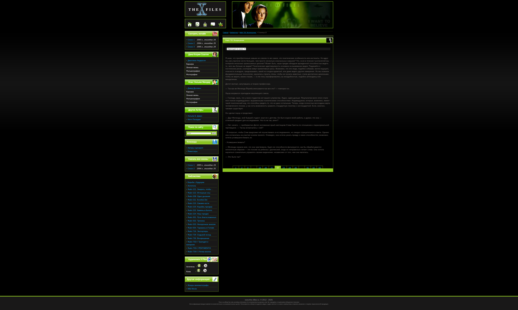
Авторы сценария (195, 148)
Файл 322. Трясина (196, 221)
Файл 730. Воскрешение (198, 238)
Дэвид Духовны (194, 88)
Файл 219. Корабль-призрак (200, 207)
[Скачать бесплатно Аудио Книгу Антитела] (198, 267)
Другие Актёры (195, 110)
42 (314, 168)
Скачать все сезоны (198, 159)
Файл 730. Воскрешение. (248, 32)
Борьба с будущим (196, 182)
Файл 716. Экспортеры (198, 231)
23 (284, 168)
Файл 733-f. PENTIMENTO (199, 248)
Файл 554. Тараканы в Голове (201, 228)
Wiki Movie (192, 289)
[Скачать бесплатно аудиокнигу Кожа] (198, 271)
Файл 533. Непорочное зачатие (202, 224)
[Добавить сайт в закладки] (219, 26)
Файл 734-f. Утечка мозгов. (199, 252)
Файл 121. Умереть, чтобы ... (200, 189)
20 (266, 168)
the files (205, 9)
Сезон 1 (191, 40)
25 (296, 168)
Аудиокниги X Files (197, 259)
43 (320, 168)
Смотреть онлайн (197, 33)
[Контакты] (211, 26)
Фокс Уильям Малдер (199, 82)
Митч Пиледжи (194, 119)
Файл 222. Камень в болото (200, 210)
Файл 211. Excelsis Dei (197, 200)
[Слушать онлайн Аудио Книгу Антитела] (204, 267)
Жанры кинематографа (198, 285)
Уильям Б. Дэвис (195, 116)
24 (290, 168)
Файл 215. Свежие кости (198, 203)
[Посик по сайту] (196, 26)
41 (308, 168)
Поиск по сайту (195, 127)
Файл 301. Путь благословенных (202, 217)
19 (260, 168)
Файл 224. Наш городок (198, 214)
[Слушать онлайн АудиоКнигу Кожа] (204, 271)
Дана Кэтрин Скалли (198, 54)
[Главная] (188, 26)
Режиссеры (192, 151)
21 (272, 168)
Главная (225, 32)
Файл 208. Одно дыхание (199, 196)
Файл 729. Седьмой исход (199, 235)
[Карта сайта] (203, 26)
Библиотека (234, 32)
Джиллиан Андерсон (197, 60)
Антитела (192, 186)
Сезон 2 (191, 43)
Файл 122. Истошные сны (199, 193)
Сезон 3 (191, 47)
